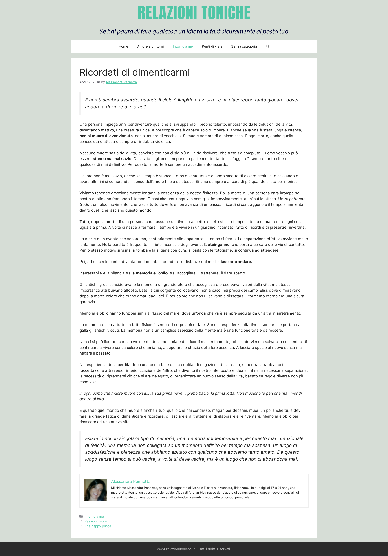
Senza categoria (244, 46)
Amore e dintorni (150, 46)
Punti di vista (212, 46)
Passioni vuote (96, 521)
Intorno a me (183, 46)
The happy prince (98, 526)
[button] (267, 46)
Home (123, 46)
